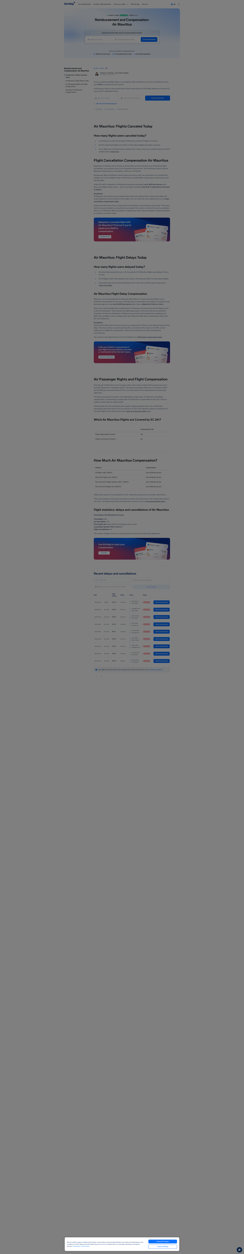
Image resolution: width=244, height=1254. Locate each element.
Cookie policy (76, 1246)
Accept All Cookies (163, 1241)
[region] (122, 1244)
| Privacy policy (85, 1246)
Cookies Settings (162, 1246)
